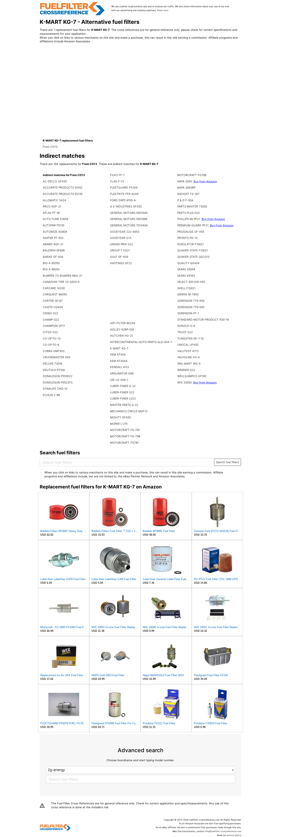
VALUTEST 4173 (188, 351)
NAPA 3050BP (186, 187)
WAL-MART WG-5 (189, 363)
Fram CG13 (50, 146)
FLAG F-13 (117, 181)
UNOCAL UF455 (188, 344)
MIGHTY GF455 (120, 417)
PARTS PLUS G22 (188, 212)
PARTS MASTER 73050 (192, 206)
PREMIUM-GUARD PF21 (192, 225)
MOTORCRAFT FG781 (124, 442)
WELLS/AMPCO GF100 (191, 376)
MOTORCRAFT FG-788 (125, 436)
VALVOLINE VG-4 (188, 357)
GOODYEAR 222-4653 (124, 231)
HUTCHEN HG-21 (121, 335)
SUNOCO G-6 (186, 325)
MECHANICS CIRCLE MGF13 (128, 411)
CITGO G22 (50, 332)
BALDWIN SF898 (54, 250)
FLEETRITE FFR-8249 (124, 194)
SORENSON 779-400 (190, 300)
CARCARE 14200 (54, 288)
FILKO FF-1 (117, 175)
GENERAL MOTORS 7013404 (129, 225)
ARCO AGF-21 (52, 206)
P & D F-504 (185, 200)
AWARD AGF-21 (53, 244)
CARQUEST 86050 (55, 294)
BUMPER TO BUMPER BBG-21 (62, 275)
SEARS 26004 (186, 269)
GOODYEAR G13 (120, 237)
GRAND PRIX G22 (121, 244)
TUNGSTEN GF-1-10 (190, 338)
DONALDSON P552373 (57, 382)
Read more (162, 10)
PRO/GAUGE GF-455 (190, 231)
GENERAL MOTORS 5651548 (128, 212)
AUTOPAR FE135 (53, 225)
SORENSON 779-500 (190, 307)
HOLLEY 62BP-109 (122, 329)
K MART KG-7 (119, 348)
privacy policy (234, 835)
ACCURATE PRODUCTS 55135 (62, 194)
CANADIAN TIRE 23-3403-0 (61, 281)
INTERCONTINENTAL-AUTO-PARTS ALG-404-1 (141, 342)
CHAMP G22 (51, 319)
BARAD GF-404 (53, 256)
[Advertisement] (74, 80)
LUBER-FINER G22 (122, 392)
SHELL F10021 (186, 288)
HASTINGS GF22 (121, 263)
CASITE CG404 (53, 307)
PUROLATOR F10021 (190, 244)
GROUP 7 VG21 (120, 250)
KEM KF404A (119, 361)
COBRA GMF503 (53, 351)
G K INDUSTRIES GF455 (126, 206)
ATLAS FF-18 (51, 212)
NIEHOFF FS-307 (188, 194)
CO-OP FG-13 (51, 338)
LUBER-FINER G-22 (123, 386)
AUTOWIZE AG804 (55, 231)
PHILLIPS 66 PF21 (188, 219)
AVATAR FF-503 (53, 237)
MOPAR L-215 (119, 423)
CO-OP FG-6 (51, 344)
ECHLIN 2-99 (51, 395)
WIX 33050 (184, 382)
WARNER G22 (186, 370)
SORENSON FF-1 (188, 313)
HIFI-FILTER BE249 (122, 323)
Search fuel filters (227, 462)
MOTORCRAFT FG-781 (125, 430)
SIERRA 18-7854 (188, 294)
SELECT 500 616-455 (191, 281)
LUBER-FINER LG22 (123, 398)
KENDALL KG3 (119, 367)
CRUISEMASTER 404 (56, 357)
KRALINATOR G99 (122, 373)
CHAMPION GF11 (54, 325)
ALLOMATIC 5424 (54, 200)
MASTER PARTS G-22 (124, 404)
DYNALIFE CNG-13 (55, 388)
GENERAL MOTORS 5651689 (128, 219)
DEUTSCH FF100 (54, 370)
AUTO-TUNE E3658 (55, 219)
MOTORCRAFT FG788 (191, 175)
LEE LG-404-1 (119, 379)
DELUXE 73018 (52, 363)
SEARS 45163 (186, 275)
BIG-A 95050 (51, 263)
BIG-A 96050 (51, 269)
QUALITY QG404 (188, 263)
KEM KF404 (118, 354)
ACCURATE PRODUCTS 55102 (62, 187)
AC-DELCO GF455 (55, 181)
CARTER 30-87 (53, 300)
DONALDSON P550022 (57, 376)
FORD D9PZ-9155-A (123, 200)
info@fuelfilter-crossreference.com (223, 831)
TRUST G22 (185, 332)
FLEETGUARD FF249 (123, 187)
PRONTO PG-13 (187, 237)
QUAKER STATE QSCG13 (193, 256)
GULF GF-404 (119, 256)
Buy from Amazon (205, 181)
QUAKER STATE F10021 (192, 250)
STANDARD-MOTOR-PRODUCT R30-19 (203, 319)
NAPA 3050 (184, 181)
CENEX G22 (50, 313)
